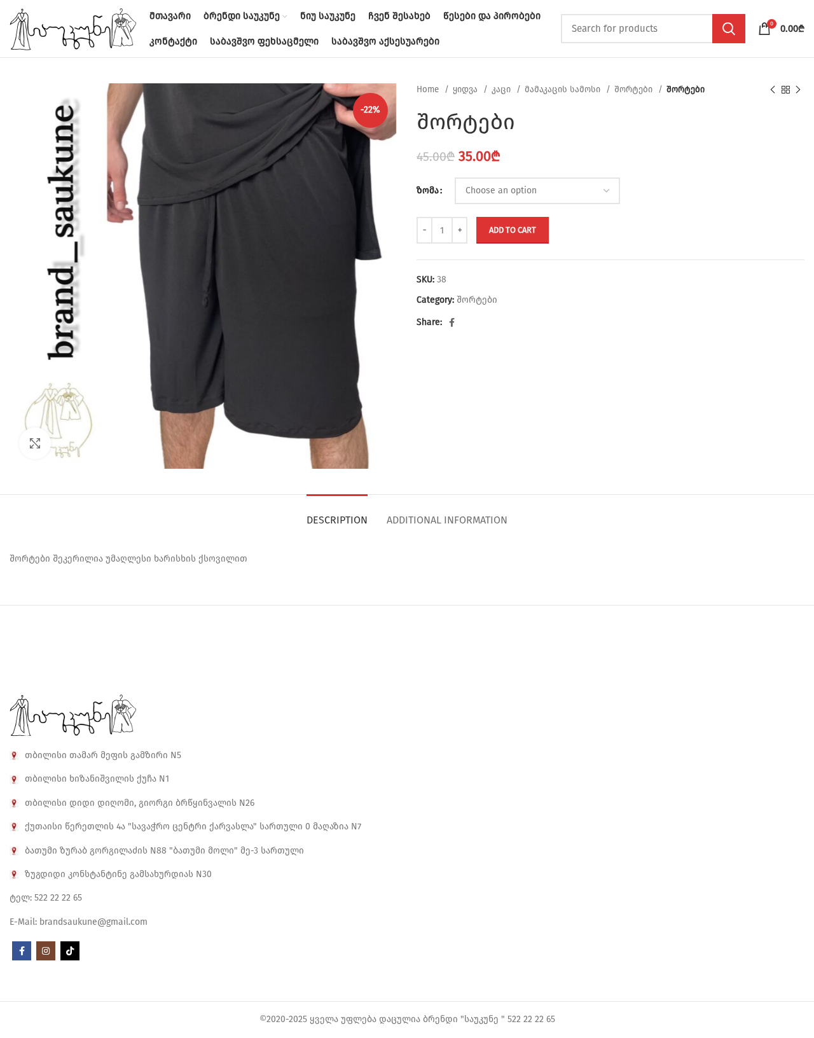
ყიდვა (466, 90)
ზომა (428, 190)
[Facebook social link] (452, 322)
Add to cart (512, 230)
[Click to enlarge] (35, 443)
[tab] (337, 513)
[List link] (407, 756)
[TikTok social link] (69, 950)
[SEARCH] (728, 28)
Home (429, 90)
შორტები (634, 90)
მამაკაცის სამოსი (564, 90)
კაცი (502, 90)
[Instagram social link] (45, 950)
